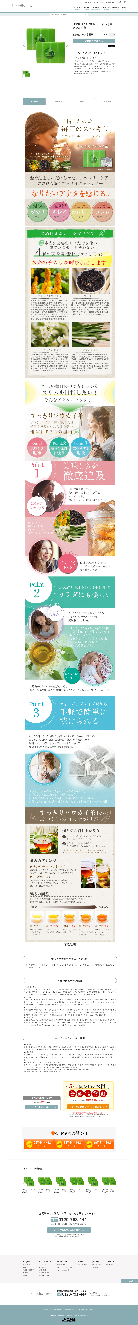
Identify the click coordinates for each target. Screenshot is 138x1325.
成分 (82, 102)
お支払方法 (42, 1267)
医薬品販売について (70, 1309)
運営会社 (45, 1309)
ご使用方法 (58, 102)
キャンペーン (77, 8)
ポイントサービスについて (65, 1267)
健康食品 (26, 1272)
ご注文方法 (42, 1264)
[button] (67, 45)
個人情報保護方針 (56, 1309)
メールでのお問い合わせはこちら (69, 1230)
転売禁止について (44, 1275)
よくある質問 (106, 102)
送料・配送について (45, 1270)
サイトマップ (110, 1264)
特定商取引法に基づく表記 (87, 1309)
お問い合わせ (87, 2)
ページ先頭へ (130, 1281)
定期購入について (62, 1264)
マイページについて (63, 1270)
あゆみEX (106, 8)
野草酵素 (96, 8)
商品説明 (34, 102)
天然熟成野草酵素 (28, 1270)
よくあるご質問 (98, 2)
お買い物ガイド (110, 2)
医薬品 (124, 8)
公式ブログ (81, 1264)
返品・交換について (45, 1272)
